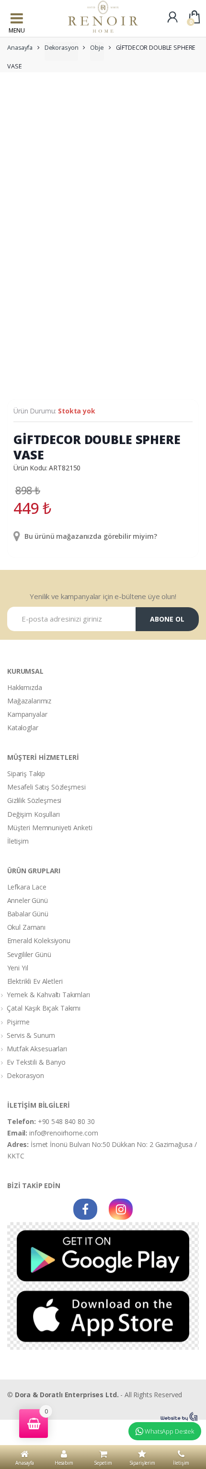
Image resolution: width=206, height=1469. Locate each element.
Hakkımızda (24, 687)
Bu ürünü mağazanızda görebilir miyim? (90, 536)
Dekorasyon (62, 48)
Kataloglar (22, 727)
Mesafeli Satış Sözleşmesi (46, 786)
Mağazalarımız (29, 700)
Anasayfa (20, 48)
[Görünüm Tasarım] (179, 1417)
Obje (96, 48)
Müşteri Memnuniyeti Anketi (49, 827)
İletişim (18, 841)
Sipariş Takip (26, 773)
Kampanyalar (27, 714)
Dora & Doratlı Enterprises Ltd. (67, 1394)
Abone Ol (167, 618)
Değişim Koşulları (33, 814)
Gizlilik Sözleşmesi (34, 800)
